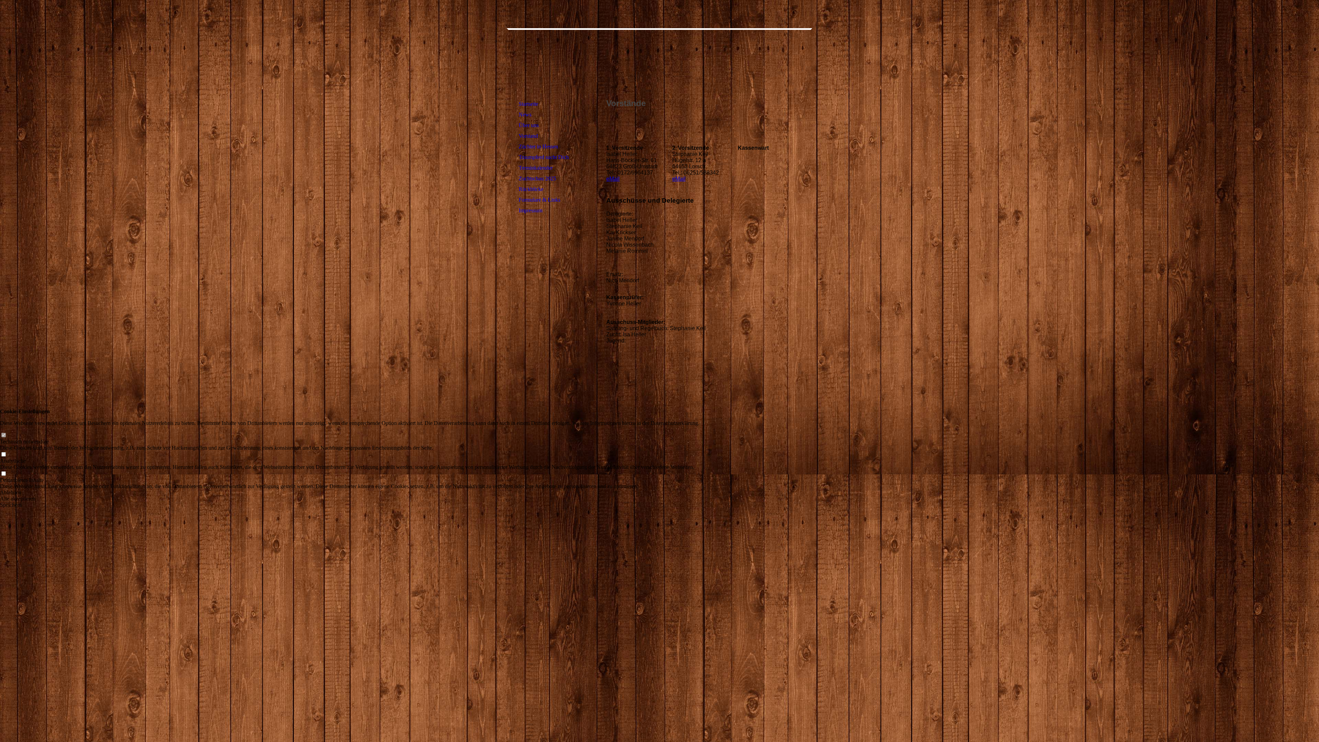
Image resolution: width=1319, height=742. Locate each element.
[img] (553, 60)
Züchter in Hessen (538, 146)
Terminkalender (536, 168)
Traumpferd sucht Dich (544, 157)
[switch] (3, 435)
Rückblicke (531, 189)
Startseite (528, 104)
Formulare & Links (539, 200)
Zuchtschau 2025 (537, 178)
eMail (613, 179)
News (525, 114)
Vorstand (528, 136)
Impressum (530, 210)
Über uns (529, 125)
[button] (349, 493)
